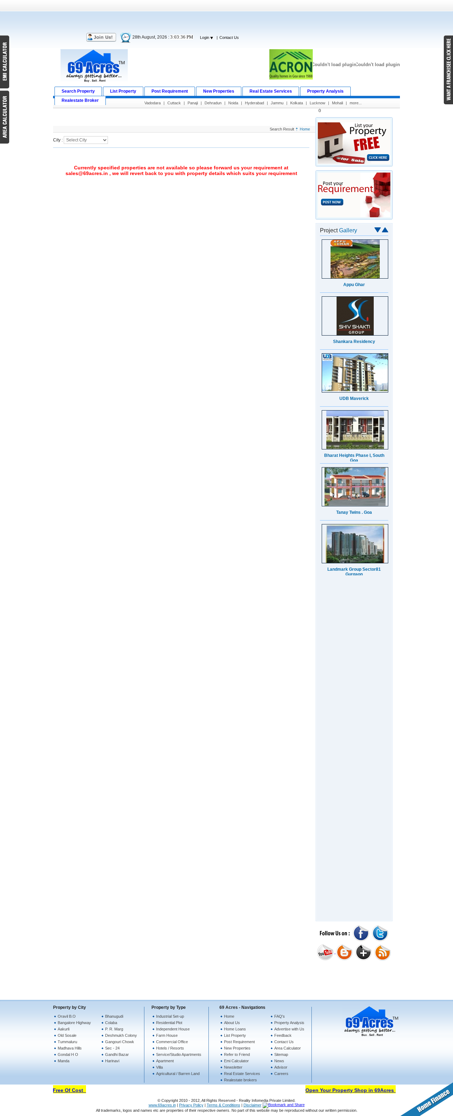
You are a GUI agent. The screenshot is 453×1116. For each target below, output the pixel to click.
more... (356, 103)
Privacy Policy (191, 1105)
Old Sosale (67, 1035)
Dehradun (213, 103)
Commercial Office (172, 1042)
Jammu (277, 103)
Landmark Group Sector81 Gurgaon (354, 572)
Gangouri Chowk (119, 1042)
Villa (159, 1067)
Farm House (167, 1035)
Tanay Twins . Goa (354, 512)
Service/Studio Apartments (178, 1054)
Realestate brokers (240, 1080)
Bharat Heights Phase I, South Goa (354, 458)
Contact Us (229, 37)
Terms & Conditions (223, 1105)
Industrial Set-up (170, 1016)
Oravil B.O (67, 1016)
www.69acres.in (162, 1105)
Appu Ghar (354, 284)
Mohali (337, 103)
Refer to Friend (237, 1054)
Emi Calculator (236, 1061)
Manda (63, 1061)
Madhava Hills (70, 1048)
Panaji (193, 103)
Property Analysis (289, 1023)
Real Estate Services (242, 1073)
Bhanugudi (114, 1016)
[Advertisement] (226, 16)
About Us (232, 1023)
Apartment (165, 1061)
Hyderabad (254, 103)
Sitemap (281, 1054)
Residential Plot (169, 1023)
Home (305, 129)
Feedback (283, 1035)
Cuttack (174, 103)
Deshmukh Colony (121, 1035)
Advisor (280, 1067)
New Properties (237, 1048)
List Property (235, 1035)
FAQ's (279, 1016)
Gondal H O (68, 1054)
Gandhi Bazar (117, 1054)
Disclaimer (252, 1105)
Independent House (173, 1029)
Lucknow (317, 103)
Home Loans (235, 1029)
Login (205, 37)
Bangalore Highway (74, 1023)
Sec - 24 (112, 1048)
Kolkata (296, 103)
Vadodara (152, 103)
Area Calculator (287, 1048)
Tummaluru (67, 1042)
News (279, 1061)
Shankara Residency (354, 341)
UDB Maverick (354, 398)
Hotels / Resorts (170, 1048)
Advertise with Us (289, 1029)
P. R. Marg (114, 1029)
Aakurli (63, 1029)
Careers (281, 1073)
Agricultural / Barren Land (178, 1073)
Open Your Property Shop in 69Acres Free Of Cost (359, 1090)
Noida (233, 103)
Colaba (111, 1023)
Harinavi (112, 1061)
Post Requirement (239, 1042)
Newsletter (233, 1067)
